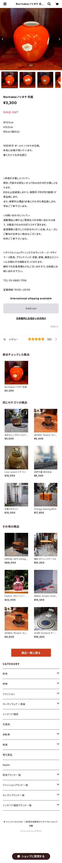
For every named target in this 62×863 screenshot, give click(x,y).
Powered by (27, 831)
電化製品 (7, 754)
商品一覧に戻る (31, 653)
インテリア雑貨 (10, 714)
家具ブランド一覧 (12, 775)
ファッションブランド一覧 (15, 785)
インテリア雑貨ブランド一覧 (17, 805)
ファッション (9, 694)
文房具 (6, 724)
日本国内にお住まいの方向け (31, 318)
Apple (6, 764)
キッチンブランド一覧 (13, 795)
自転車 (6, 734)
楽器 (5, 744)
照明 (5, 683)
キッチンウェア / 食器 (14, 704)
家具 (5, 673)
